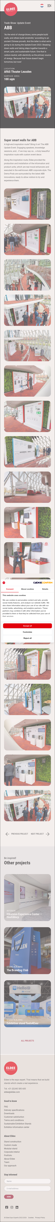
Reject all (28, 638)
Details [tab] (45, 589)
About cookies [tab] (27, 589)
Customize (27, 632)
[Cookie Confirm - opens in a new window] (42, 582)
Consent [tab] (10, 589)
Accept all (27, 626)
